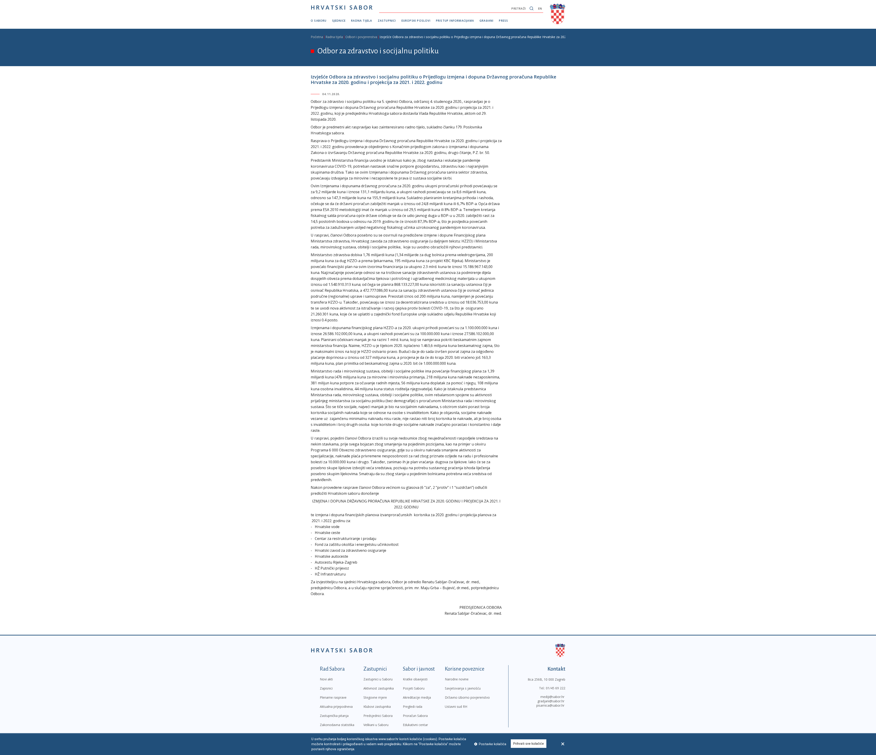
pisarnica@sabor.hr (550, 705)
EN (540, 8)
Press (503, 21)
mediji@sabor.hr (552, 697)
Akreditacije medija (417, 697)
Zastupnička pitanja (334, 715)
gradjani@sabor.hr (550, 701)
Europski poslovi (416, 21)
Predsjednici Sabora (378, 715)
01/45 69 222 (555, 688)
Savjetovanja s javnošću (463, 688)
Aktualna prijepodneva (336, 706)
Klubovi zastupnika (377, 706)
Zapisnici (326, 688)
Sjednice (339, 21)
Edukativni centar (415, 725)
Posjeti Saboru (414, 688)
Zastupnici (387, 21)
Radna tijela (361, 21)
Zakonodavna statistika (337, 725)
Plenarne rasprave (333, 697)
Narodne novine (457, 679)
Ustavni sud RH (456, 706)
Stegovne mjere (375, 697)
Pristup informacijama (455, 21)
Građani (486, 21)
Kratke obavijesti (415, 679)
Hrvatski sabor (342, 7)
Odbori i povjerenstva (361, 37)
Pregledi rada (412, 706)
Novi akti (326, 679)
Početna (317, 37)
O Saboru (319, 21)
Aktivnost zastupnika (378, 688)
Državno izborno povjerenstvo (467, 697)
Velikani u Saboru (375, 725)
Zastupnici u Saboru (378, 679)
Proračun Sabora (415, 715)
